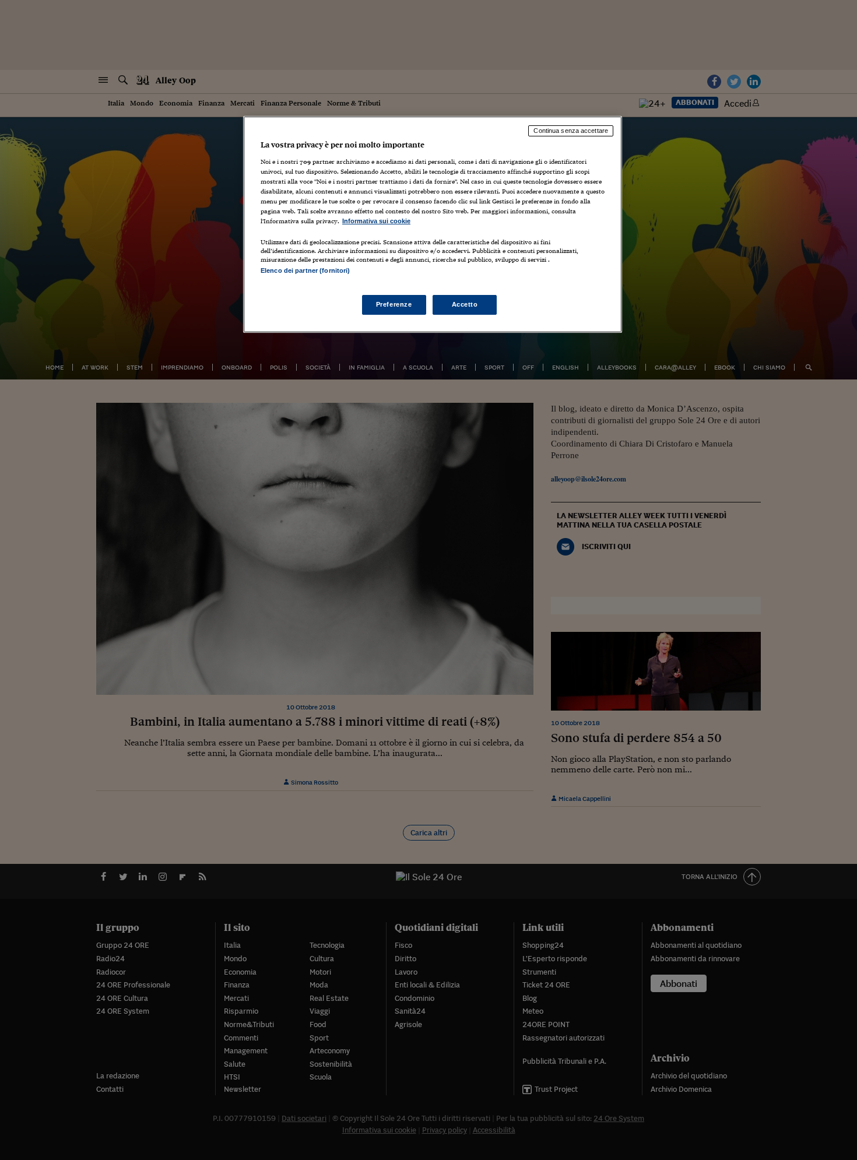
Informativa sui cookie (376, 220)
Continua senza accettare (570, 130)
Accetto (465, 304)
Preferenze (394, 304)
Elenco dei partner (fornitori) (305, 270)
